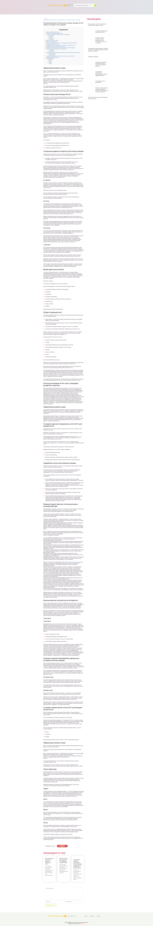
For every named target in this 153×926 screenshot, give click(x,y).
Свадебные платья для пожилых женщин (55, 46)
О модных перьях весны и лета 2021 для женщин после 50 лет (60, 56)
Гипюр (50, 63)
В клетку (51, 36)
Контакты (99, 916)
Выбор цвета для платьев (52, 40)
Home (46, 18)
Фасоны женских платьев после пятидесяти (56, 48)
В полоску (51, 38)
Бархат (50, 62)
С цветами (51, 39)
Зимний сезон (52, 54)
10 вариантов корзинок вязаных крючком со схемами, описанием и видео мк (101, 64)
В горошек (51, 35)
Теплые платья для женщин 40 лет (54, 33)
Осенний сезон (52, 53)
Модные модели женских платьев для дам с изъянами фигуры (60, 47)
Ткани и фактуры (50, 58)
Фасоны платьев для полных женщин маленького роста (49, 861)
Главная (86, 916)
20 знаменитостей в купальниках (100, 81)
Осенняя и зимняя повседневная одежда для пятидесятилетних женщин (63, 52)
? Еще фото (51, 50)
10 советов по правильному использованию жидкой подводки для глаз (101, 73)
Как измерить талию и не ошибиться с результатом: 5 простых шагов (97, 24)
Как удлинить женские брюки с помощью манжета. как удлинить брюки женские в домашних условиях (98, 50)
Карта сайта (92, 916)
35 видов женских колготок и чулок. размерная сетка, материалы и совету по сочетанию (101, 40)
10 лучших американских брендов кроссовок (101, 31)
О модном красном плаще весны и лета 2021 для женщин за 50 (61, 45)
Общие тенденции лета (51, 41)
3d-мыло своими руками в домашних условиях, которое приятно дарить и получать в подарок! (101, 89)
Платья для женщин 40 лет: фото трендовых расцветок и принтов (61, 42)
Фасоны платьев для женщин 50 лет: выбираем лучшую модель (63, 860)
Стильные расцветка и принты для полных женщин (58, 34)
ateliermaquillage (57, 5)
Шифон (50, 59)
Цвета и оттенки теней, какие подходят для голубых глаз (97, 98)
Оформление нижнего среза (52, 32)
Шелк (50, 60)
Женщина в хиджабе (93, 56)
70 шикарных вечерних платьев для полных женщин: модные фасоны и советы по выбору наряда (77, 863)
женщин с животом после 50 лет (75, 562)
